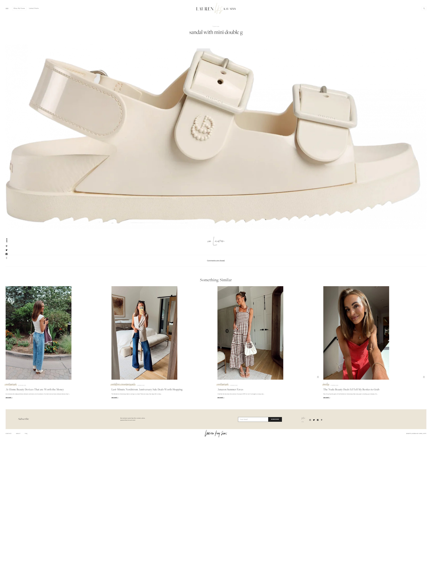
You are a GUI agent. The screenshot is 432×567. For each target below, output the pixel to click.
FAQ (26, 433)
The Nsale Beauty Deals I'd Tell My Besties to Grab (351, 389)
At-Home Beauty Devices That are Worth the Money (35, 389)
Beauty (326, 384)
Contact (9, 433)
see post (8, 397)
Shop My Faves (19, 8)
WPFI (424, 433)
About (18, 433)
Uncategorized (11, 384)
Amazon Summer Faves (230, 389)
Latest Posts (34, 8)
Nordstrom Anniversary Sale (123, 384)
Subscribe (275, 419)
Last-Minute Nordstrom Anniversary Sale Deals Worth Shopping (147, 389)
